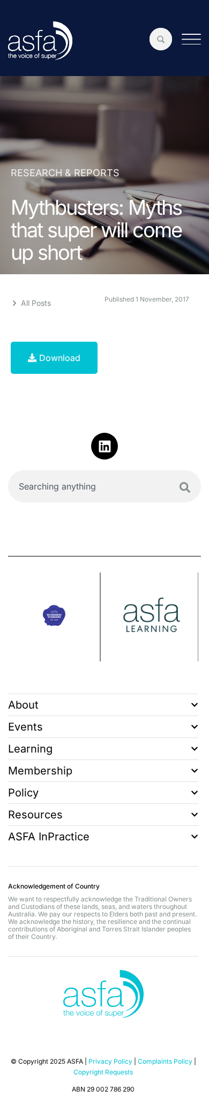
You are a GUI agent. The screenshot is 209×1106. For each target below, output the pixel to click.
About (23, 704)
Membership (40, 770)
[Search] (185, 487)
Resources (35, 814)
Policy (23, 792)
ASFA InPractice (48, 836)
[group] (54, 617)
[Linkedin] (104, 446)
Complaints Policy (165, 1061)
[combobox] (104, 486)
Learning (30, 748)
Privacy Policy (110, 1061)
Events (25, 726)
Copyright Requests (103, 1072)
